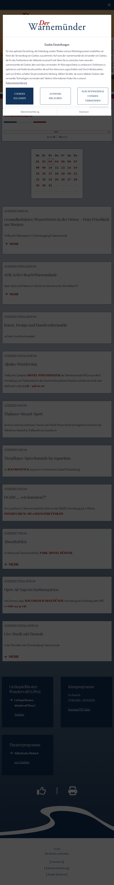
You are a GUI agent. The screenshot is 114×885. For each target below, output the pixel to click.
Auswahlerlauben (55, 96)
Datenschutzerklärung (16, 82)
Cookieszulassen (19, 96)
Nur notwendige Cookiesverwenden (93, 96)
